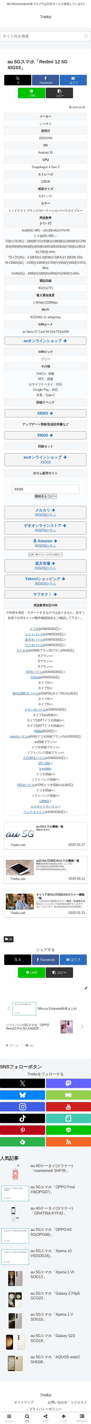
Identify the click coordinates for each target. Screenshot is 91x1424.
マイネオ (22, 650)
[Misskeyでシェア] (76, 1248)
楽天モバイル (34, 639)
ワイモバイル (34, 645)
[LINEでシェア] (55, 1261)
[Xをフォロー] (22, 1083)
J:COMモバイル (34, 758)
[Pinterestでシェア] (76, 1261)
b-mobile (45, 768)
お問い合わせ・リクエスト (67, 1402)
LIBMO (44, 801)
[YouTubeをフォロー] (68, 1106)
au (10, 939)
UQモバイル (34, 672)
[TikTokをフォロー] (22, 1118)
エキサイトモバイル (44, 806)
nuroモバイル (19, 736)
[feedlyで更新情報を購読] (22, 1141)
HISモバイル (26, 785)
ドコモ (34, 629)
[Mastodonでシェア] (35, 1248)
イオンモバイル (35, 709)
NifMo (38, 731)
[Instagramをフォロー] (22, 1106)
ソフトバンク (34, 634)
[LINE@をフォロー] (68, 1130)
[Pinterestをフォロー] (22, 1130)
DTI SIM (44, 763)
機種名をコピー (45, 496)
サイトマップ (24, 1402)
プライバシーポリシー (45, 1409)
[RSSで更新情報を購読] (68, 1141)
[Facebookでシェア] (15, 1261)
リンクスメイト (34, 812)
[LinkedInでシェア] (35, 1274)
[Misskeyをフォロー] (68, 1095)
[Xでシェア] (15, 1248)
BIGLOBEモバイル (25, 693)
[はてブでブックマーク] (35, 1261)
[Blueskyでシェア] (55, 1248)
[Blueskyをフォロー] (22, 1095)
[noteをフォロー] (68, 1118)
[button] (86, 36)
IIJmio (35, 677)
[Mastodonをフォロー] (68, 1083)
